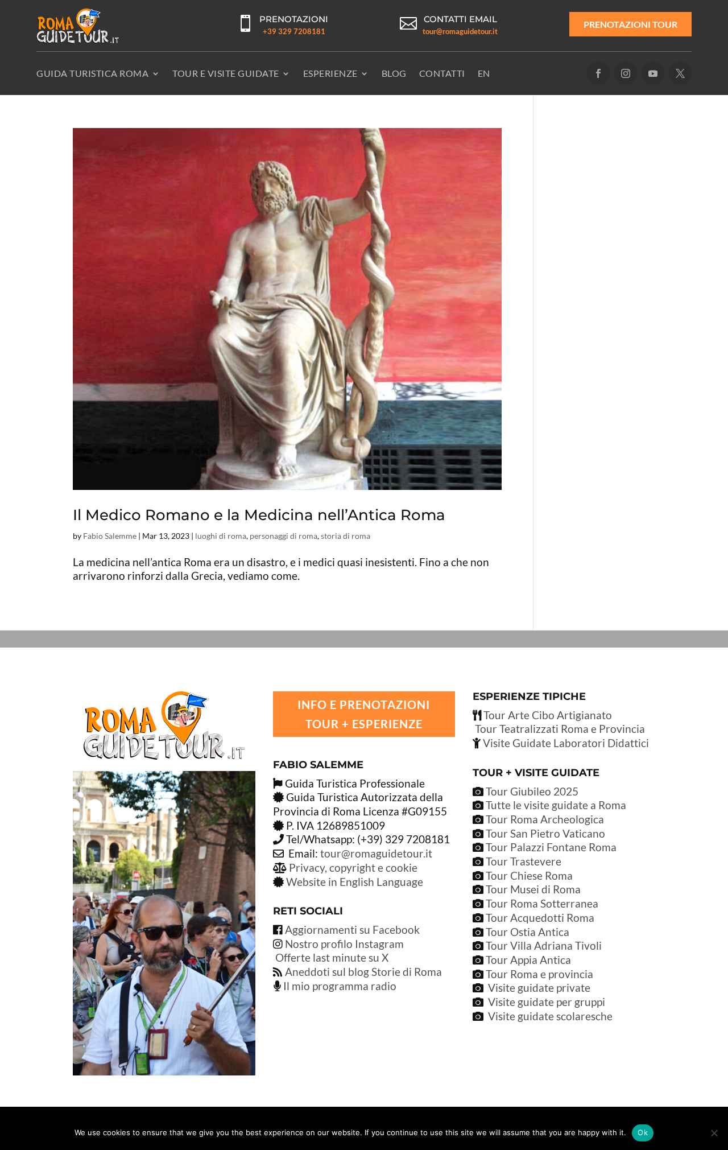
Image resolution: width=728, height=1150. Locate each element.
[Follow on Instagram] (625, 73)
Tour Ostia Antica (527, 931)
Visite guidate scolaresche (550, 1016)
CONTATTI (442, 73)
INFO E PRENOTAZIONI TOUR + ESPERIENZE (363, 714)
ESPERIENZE (330, 73)
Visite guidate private (539, 987)
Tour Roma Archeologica (543, 819)
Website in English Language (354, 881)
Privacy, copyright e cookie (353, 867)
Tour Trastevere (523, 861)
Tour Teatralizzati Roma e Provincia (559, 728)
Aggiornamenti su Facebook (352, 929)
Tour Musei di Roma (533, 889)
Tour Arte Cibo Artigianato (546, 715)
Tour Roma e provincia (539, 973)
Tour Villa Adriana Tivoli (544, 945)
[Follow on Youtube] (653, 73)
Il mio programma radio (338, 985)
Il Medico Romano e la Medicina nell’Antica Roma (259, 515)
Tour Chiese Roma (529, 875)
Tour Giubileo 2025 (530, 791)
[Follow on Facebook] (598, 73)
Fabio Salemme (109, 536)
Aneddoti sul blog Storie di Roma (363, 971)
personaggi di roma (283, 536)
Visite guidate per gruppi (546, 1001)
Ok (643, 1132)
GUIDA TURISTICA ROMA (92, 73)
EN (484, 73)
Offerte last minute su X (331, 957)
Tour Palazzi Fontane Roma (550, 847)
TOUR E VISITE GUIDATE (225, 73)
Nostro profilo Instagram (344, 943)
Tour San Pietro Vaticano (544, 833)
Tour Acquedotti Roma (540, 917)
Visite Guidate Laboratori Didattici (565, 742)
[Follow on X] (680, 73)
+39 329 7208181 (294, 31)
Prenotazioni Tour (630, 24)
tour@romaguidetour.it (460, 31)
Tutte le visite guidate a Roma (554, 804)
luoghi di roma (220, 536)
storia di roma (345, 536)
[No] (713, 1133)
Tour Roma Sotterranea (542, 903)
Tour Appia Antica (528, 959)
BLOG (394, 73)
